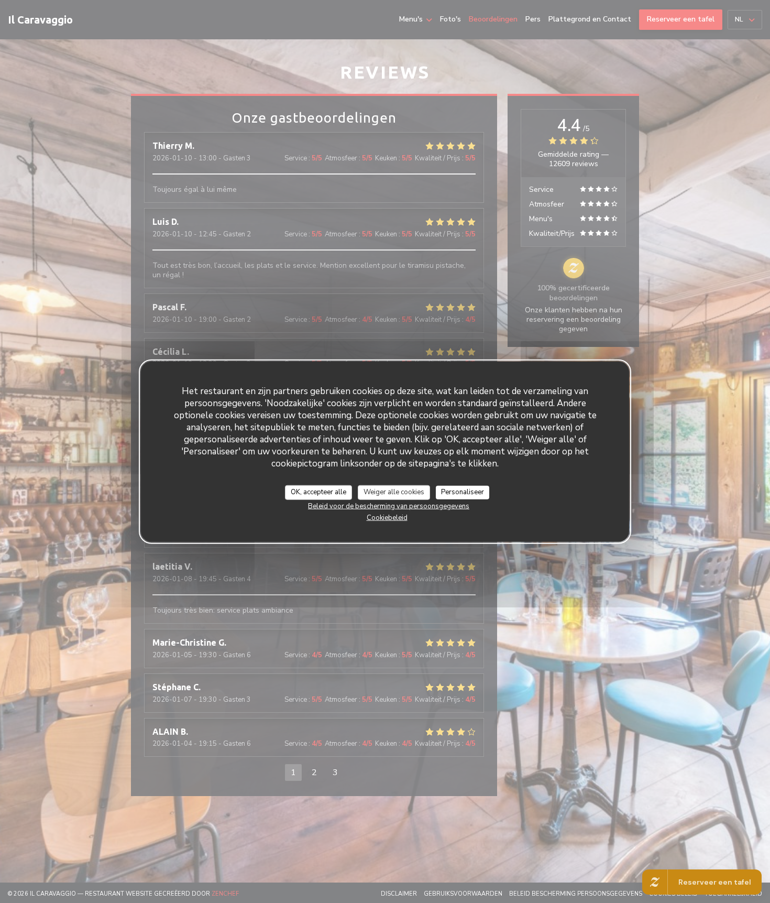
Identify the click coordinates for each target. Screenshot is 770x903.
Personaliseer (462, 491)
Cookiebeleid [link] (387, 517)
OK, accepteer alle (318, 491)
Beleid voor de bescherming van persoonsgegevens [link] (388, 505)
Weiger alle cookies (394, 491)
